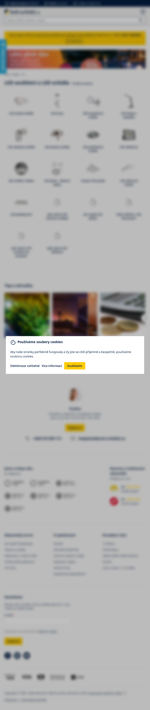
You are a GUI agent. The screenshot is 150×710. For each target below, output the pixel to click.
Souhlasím (74, 366)
